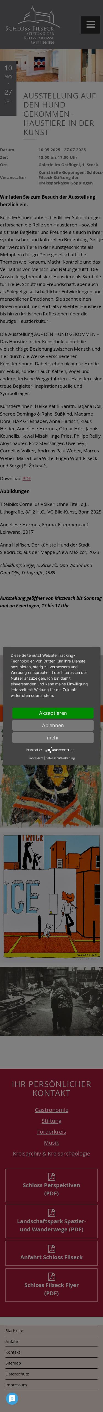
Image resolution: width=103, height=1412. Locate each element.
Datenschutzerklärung (60, 758)
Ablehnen (53, 725)
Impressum (36, 758)
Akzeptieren (53, 713)
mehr (53, 737)
